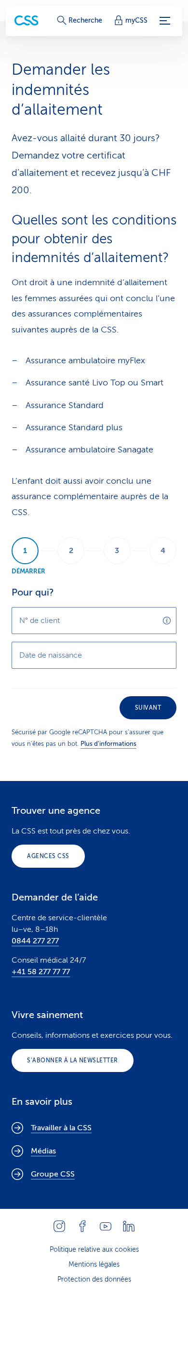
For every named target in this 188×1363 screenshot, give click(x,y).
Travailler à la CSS (61, 1128)
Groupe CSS (53, 1174)
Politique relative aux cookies (94, 1249)
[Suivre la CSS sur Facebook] (82, 1226)
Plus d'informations (108, 743)
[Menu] (165, 20)
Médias (43, 1151)
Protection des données (94, 1279)
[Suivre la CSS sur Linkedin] (128, 1226)
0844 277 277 (35, 941)
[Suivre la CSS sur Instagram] (59, 1226)
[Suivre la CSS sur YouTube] (105, 1226)
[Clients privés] (26, 20)
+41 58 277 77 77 (41, 971)
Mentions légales (94, 1264)
